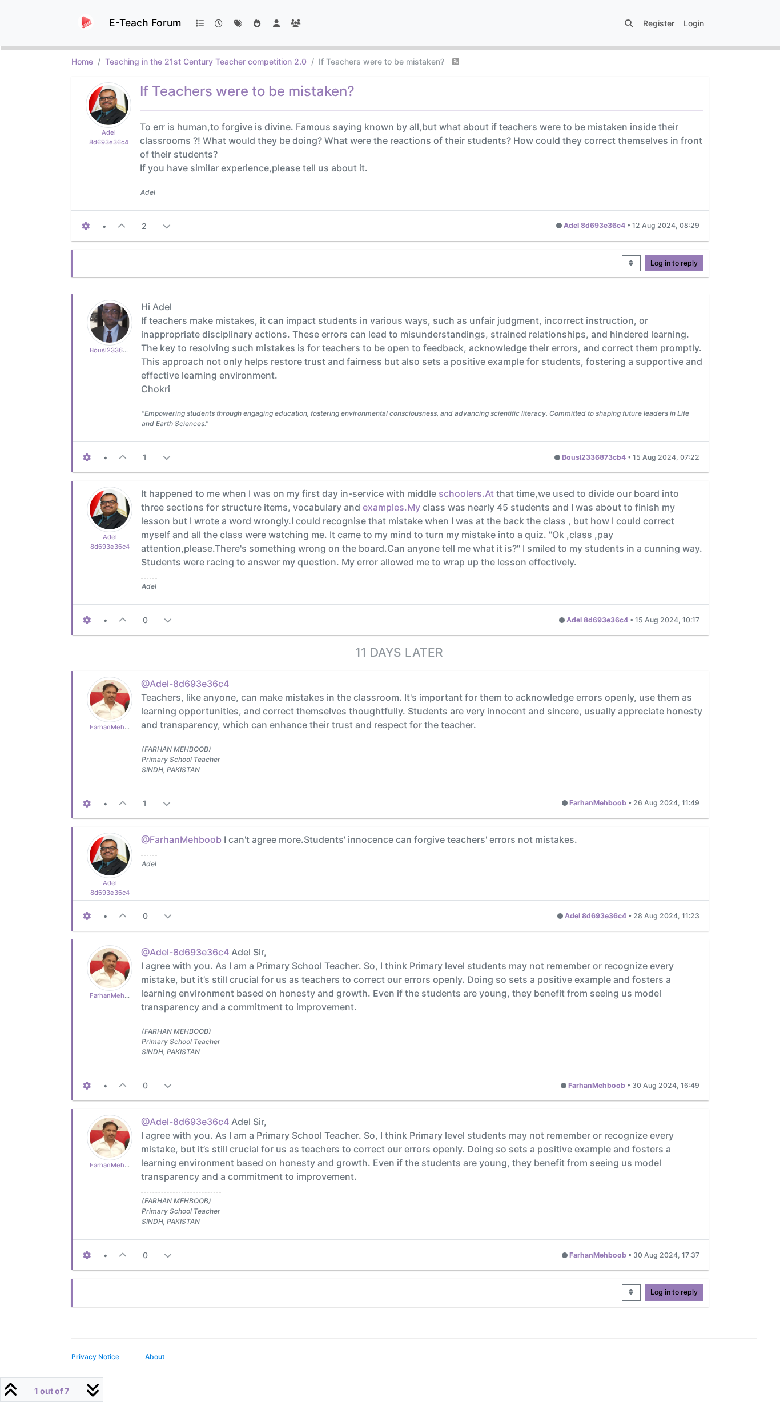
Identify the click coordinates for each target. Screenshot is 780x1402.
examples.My (391, 507)
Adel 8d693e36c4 (594, 225)
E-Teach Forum (145, 23)
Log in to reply (674, 263)
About (154, 1356)
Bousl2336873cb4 (118, 350)
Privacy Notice (95, 1356)
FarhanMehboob (115, 727)
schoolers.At (466, 493)
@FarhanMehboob (181, 839)
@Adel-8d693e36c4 (185, 683)
